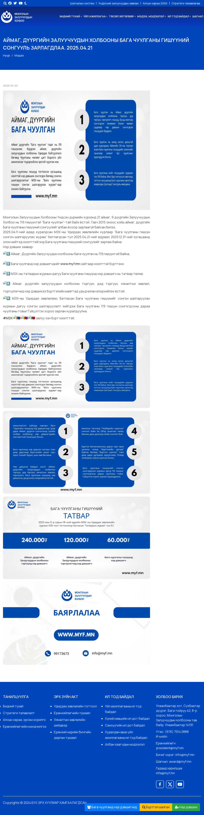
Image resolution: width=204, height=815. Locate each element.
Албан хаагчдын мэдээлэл (125, 744)
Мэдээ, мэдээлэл (150, 16)
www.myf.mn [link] (70, 263)
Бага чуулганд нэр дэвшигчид (114, 807)
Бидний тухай (70, 16)
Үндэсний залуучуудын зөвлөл (118, 3)
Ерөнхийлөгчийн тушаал (72, 713)
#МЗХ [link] (8, 318)
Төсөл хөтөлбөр (121, 16)
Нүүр (6, 55)
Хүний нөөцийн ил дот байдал (127, 718)
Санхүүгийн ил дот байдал (125, 725)
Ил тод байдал (178, 16)
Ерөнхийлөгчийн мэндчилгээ (24, 726)
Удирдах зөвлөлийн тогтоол (75, 706)
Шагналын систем (82, 3)
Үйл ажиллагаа (94, 16)
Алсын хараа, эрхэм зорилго (24, 720)
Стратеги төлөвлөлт (19, 713)
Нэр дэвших (188, 807)
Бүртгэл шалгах (157, 807)
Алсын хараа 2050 (155, 3)
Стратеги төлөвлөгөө (186, 3)
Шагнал (197, 16)
